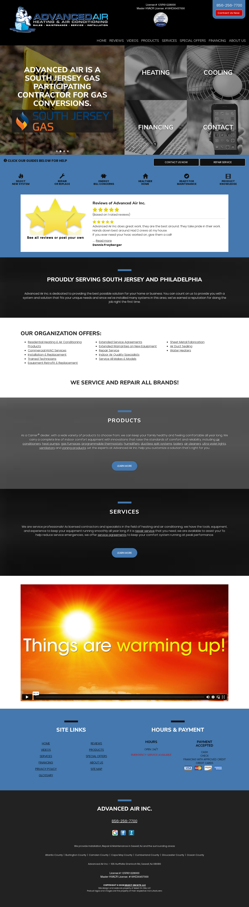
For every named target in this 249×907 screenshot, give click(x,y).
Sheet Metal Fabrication (187, 342)
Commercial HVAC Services (47, 350)
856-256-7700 (124, 821)
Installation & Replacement (47, 355)
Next (120, 100)
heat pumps (51, 444)
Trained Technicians (42, 359)
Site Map (96, 769)
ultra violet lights (214, 444)
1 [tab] (58, 152)
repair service (145, 531)
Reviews (116, 40)
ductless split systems (156, 444)
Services (169, 40)
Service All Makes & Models (117, 359)
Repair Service (109, 350)
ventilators (47, 448)
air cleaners (192, 444)
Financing (217, 40)
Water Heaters (180, 350)
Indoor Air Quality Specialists (119, 355)
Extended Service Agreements (120, 342)
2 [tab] (61, 152)
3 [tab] (65, 152)
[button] (176, 162)
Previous (3, 100)
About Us (237, 40)
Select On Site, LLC (135, 885)
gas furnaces (70, 444)
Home (101, 40)
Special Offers (193, 40)
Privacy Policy (46, 769)
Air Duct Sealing (181, 346)
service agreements (112, 535)
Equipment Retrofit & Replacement (53, 363)
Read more (104, 241)
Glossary (46, 775)
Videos (132, 40)
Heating (156, 72)
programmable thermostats (102, 444)
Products (150, 40)
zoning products (74, 448)
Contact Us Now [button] (229, 13)
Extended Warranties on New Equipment (128, 346)
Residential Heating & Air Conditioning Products (55, 344)
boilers (178, 444)
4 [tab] (69, 152)
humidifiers (132, 444)
